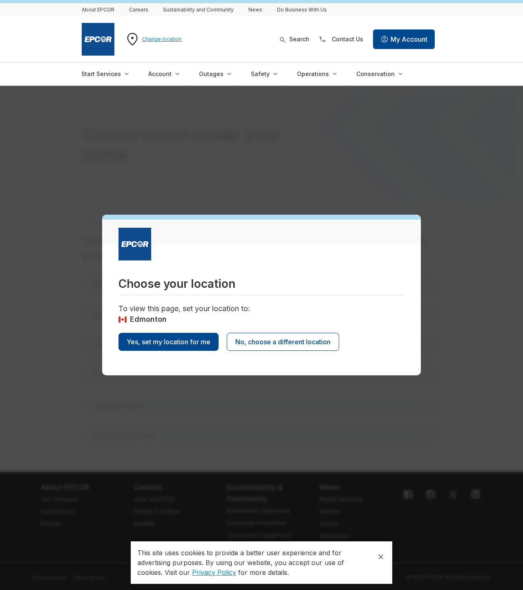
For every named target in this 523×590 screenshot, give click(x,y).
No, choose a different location (283, 342)
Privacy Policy (214, 572)
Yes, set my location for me (168, 342)
